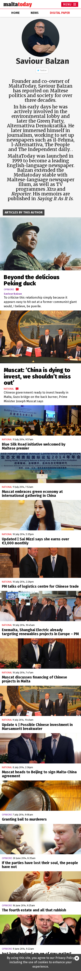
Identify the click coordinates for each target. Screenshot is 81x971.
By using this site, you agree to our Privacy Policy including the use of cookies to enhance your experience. (40, 962)
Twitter (43, 70)
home (15, 13)
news (35, 13)
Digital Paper (60, 13)
